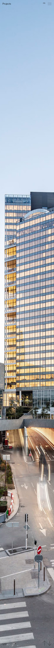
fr (44, 3)
